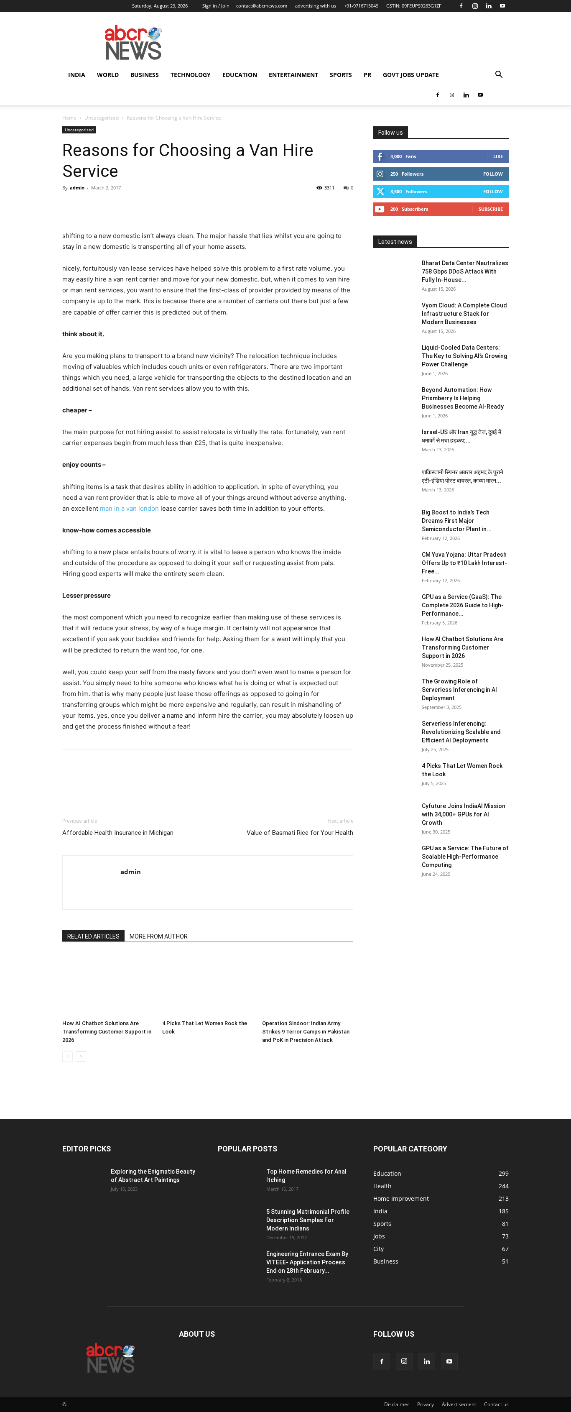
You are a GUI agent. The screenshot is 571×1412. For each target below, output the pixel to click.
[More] (148, 206)
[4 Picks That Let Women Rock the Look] (207, 985)
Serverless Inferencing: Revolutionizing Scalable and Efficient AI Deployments (461, 732)
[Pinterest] (109, 206)
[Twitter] (90, 206)
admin (77, 187)
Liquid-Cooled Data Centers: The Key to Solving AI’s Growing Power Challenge (464, 356)
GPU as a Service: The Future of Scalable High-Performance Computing (465, 856)
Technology (191, 75)
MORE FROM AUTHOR (159, 936)
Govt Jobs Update (411, 75)
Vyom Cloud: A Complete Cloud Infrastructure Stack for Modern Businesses (464, 313)
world (108, 75)
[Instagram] (475, 6)
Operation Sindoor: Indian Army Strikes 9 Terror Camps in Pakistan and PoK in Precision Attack (305, 1031)
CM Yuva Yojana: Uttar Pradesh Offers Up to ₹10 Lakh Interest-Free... (464, 563)
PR (367, 75)
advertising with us (315, 6)
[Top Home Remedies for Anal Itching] (239, 1182)
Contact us (496, 1404)
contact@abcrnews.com (261, 6)
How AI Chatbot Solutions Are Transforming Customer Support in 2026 (106, 1031)
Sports (341, 75)
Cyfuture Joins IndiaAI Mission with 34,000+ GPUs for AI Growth (463, 814)
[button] (499, 75)
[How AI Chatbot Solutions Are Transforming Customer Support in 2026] (107, 985)
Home (69, 117)
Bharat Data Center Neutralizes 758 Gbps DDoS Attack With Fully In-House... (465, 271)
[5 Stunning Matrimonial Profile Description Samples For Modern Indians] (239, 1222)
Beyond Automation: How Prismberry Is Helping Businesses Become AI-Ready (463, 398)
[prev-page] (67, 1056)
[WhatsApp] (128, 206)
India (76, 75)
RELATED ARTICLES (93, 936)
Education (239, 75)
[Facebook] (461, 6)
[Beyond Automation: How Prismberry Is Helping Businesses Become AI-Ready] (394, 400)
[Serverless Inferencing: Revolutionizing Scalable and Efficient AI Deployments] (394, 734)
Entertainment (293, 75)
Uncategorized (101, 117)
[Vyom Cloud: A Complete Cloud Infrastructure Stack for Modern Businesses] (394, 315)
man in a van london (129, 508)
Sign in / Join (215, 6)
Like (498, 156)
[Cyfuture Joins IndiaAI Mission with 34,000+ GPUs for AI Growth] (394, 816)
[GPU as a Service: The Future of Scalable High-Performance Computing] (394, 858)
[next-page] (81, 1056)
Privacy (425, 1404)
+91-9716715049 (361, 6)
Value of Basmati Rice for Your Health (300, 832)
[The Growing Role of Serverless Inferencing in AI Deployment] (394, 691)
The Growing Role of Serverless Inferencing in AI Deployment (459, 689)
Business (144, 75)
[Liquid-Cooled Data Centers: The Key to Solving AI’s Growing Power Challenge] (394, 358)
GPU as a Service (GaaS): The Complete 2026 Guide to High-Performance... (463, 605)
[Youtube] (502, 6)
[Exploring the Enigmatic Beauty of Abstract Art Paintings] (83, 1182)
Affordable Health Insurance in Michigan (117, 832)
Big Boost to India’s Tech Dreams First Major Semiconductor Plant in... (457, 520)
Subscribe (491, 209)
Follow (493, 174)
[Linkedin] (488, 6)
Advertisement (459, 1404)
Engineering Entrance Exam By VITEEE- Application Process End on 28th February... (307, 1262)
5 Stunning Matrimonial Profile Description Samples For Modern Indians (307, 1220)
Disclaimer (396, 1404)
